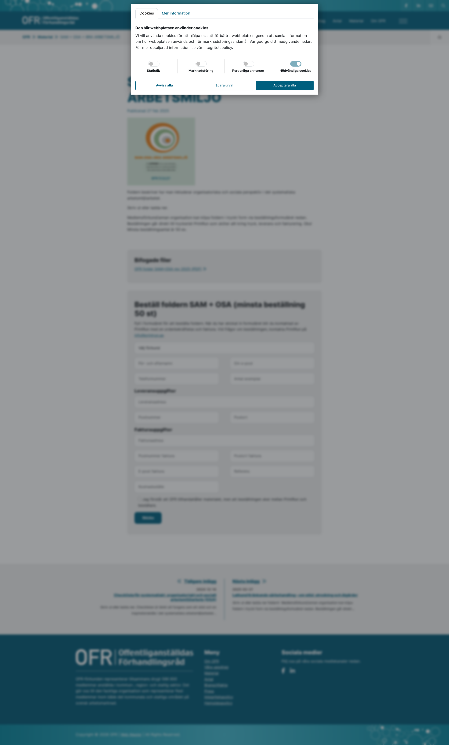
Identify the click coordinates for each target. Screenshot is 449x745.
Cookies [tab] (146, 13)
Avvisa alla (164, 85)
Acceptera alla (284, 85)
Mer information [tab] (176, 13)
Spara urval (224, 85)
